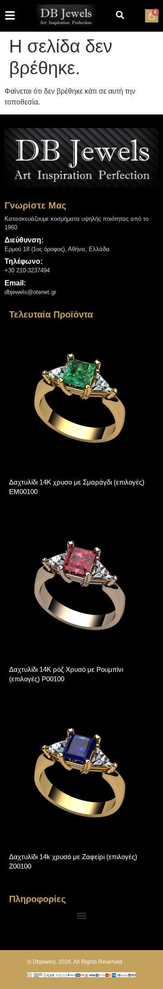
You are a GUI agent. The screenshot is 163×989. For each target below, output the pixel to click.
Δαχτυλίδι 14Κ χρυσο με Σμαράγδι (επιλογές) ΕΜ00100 (76, 486)
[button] (81, 915)
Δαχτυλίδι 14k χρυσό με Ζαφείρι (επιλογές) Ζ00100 (73, 861)
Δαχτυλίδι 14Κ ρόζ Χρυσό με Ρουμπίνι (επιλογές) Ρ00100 (66, 674)
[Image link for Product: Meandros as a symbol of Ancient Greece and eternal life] (81, 395)
